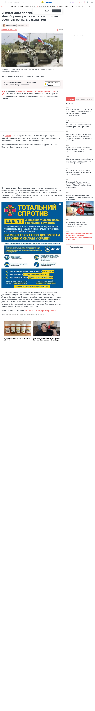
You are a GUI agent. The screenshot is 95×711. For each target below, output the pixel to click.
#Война (8, 314)
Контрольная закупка (47, 6)
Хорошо (56, 11)
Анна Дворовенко (11, 25)
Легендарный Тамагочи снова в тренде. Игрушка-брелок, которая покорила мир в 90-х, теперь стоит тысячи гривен (78, 185)
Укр (92, 2)
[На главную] (47, 2)
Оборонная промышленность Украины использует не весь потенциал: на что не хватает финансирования (80, 161)
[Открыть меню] (2, 2)
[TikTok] (87, 2)
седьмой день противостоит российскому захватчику (36, 91)
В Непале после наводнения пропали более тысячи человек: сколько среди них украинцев (78, 125)
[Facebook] (70, 2)
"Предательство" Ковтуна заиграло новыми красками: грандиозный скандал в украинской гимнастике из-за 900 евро (79, 137)
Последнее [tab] (70, 99)
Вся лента (69, 104)
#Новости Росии (33, 314)
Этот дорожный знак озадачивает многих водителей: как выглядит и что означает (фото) (78, 172)
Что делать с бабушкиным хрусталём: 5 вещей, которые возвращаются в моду (76, 224)
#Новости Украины (19, 314)
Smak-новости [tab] (80, 99)
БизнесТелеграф (77, 6)
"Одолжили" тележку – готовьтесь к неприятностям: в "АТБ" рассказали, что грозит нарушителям (79, 149)
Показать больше (76, 247)
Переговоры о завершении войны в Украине (19, 6)
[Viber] (73, 2)
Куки (46, 11)
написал (8, 136)
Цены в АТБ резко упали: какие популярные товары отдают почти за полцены (79, 197)
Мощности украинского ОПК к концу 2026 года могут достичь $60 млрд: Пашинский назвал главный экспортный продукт (79, 112)
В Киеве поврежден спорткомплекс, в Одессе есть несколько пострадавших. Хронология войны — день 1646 (79, 236)
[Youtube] (79, 2)
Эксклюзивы (63, 6)
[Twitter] (82, 2)
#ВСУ (42, 314)
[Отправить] (23, 2)
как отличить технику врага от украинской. (41, 311)
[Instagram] (84, 2)
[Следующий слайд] (93, 6)
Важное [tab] (89, 99)
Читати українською (9, 30)
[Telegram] (76, 2)
